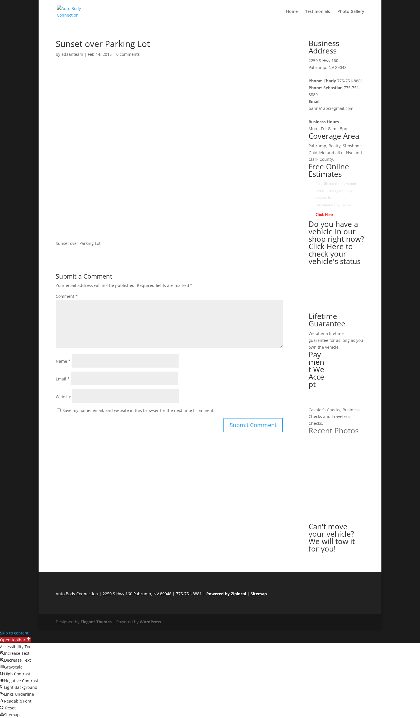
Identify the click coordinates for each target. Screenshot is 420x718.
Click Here (324, 215)
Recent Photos (334, 430)
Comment (67, 296)
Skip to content (14, 633)
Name (63, 361)
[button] (15, 639)
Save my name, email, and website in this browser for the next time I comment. (139, 410)
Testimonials (317, 11)
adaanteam (72, 54)
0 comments (128, 54)
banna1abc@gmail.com (331, 108)
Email (63, 379)
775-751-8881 (350, 81)
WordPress (150, 621)
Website (63, 396)
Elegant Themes (96, 621)
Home (292, 11)
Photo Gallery (350, 11)
